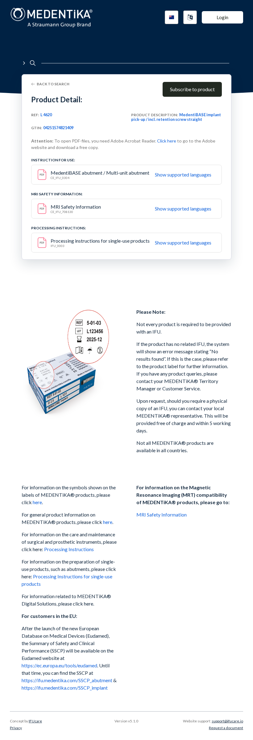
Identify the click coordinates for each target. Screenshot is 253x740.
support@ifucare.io (227, 721)
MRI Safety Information (162, 514)
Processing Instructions (69, 549)
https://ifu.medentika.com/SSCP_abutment (67, 680)
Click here (166, 140)
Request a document (226, 727)
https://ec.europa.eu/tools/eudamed (59, 665)
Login (222, 17)
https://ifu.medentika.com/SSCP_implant (65, 688)
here (37, 502)
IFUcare (35, 721)
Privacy (16, 727)
